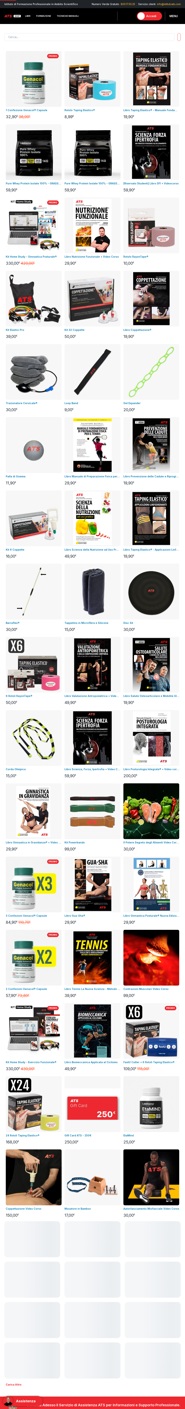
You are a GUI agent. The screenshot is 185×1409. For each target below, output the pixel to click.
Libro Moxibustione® (77, 1281)
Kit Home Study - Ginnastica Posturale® (31, 256)
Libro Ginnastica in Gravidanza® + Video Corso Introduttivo (34, 842)
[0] (130, 16)
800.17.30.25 (128, 4)
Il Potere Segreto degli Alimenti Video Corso (151, 842)
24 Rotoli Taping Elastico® (22, 1135)
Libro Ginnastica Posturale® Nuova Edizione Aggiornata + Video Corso (151, 915)
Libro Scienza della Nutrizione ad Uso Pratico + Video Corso (92, 549)
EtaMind (128, 1135)
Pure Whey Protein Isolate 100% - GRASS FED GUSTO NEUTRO (92, 183)
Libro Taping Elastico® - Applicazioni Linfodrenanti (151, 549)
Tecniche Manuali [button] (68, 16)
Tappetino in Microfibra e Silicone (86, 622)
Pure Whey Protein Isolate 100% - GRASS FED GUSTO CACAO (34, 183)
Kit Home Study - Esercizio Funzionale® (31, 1062)
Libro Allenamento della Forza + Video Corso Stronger (151, 1355)
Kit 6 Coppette (15, 549)
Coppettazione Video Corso (23, 1208)
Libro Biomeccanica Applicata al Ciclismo (91, 1062)
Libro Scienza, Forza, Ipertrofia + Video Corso (92, 769)
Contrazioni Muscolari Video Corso (146, 988)
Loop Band (71, 403)
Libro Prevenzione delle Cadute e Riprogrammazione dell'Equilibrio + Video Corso (151, 476)
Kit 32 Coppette (74, 329)
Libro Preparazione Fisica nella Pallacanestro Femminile (34, 1355)
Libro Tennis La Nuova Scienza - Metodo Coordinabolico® (92, 988)
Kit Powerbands (74, 842)
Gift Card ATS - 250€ (77, 1135)
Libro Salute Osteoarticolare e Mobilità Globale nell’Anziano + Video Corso (151, 695)
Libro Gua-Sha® (74, 915)
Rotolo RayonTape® (135, 256)
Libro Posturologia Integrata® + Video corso (151, 769)
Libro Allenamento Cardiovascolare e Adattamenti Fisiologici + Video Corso (34, 1281)
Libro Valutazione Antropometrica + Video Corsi (92, 695)
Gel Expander (132, 403)
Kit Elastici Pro (15, 329)
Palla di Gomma (15, 476)
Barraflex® (13, 622)
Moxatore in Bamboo (77, 1208)
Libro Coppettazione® (137, 329)
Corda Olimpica (16, 769)
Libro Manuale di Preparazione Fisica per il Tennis (92, 476)
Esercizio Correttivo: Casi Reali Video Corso (92, 1355)
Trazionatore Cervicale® (21, 403)
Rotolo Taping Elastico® (79, 110)
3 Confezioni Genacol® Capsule (26, 915)
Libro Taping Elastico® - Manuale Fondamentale (151, 110)
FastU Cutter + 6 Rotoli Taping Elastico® (149, 1062)
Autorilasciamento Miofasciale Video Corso (151, 1208)
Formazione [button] (43, 16)
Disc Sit (128, 622)
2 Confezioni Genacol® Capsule (26, 988)
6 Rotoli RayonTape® (19, 695)
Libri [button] (27, 16)
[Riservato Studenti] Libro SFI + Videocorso (151, 183)
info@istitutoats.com (169, 4)
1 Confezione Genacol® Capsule (26, 110)
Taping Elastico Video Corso (141, 1281)
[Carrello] (130, 16)
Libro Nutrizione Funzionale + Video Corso (91, 256)
